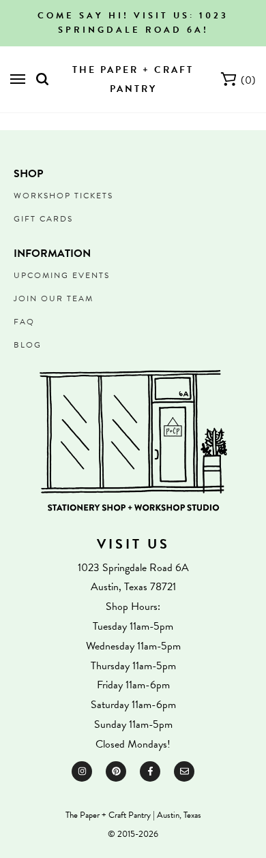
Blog (28, 344)
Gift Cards (43, 218)
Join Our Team (53, 298)
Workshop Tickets (63, 195)
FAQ (24, 321)
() (248, 80)
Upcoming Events (62, 275)
